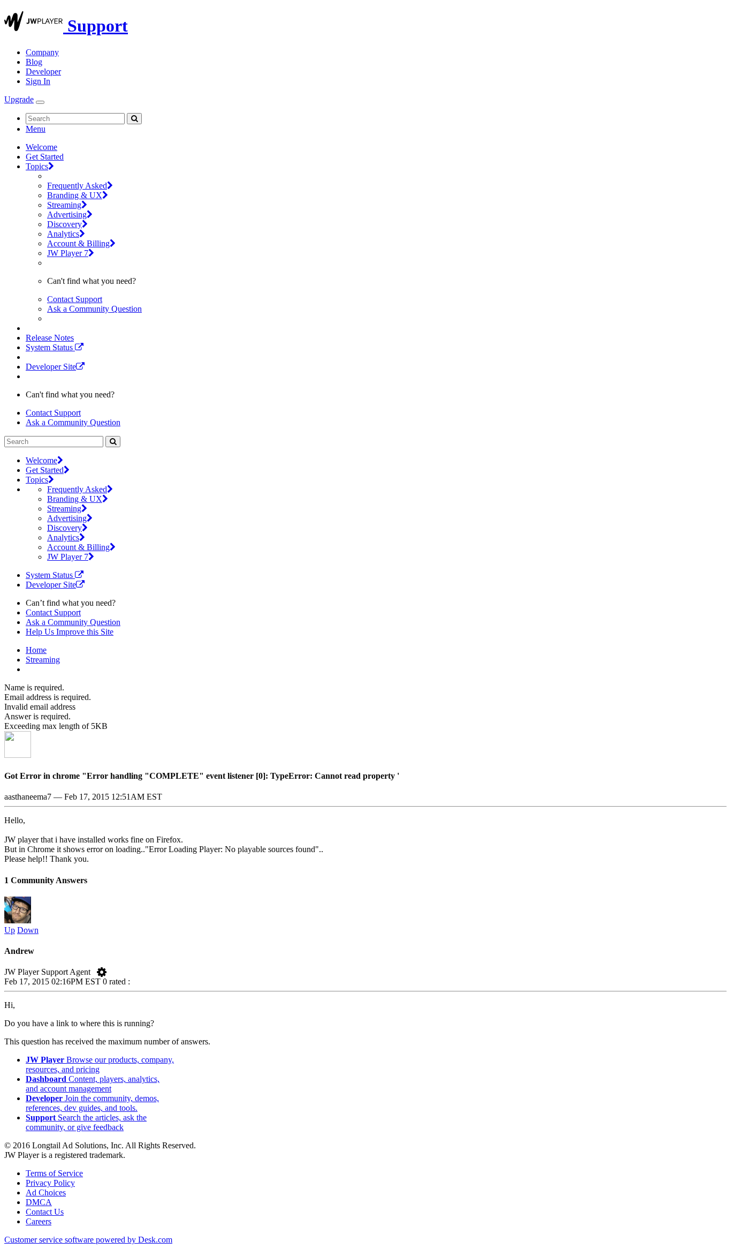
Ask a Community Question (94, 308)
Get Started (45, 156)
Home (36, 649)
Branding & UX (74, 195)
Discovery (64, 224)
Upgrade (19, 99)
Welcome (41, 147)
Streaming (64, 204)
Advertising (67, 214)
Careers (38, 1221)
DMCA (39, 1202)
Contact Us (45, 1211)
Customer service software (88, 1239)
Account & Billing (78, 243)
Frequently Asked (77, 185)
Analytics (63, 233)
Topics (37, 166)
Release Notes (50, 337)
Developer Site (51, 366)
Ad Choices (46, 1192)
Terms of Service (54, 1173)
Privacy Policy (50, 1182)
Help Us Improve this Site (69, 631)
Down (28, 930)
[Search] (134, 118)
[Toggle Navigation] (40, 102)
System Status (50, 347)
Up (9, 930)
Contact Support (74, 299)
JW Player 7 (67, 253)
